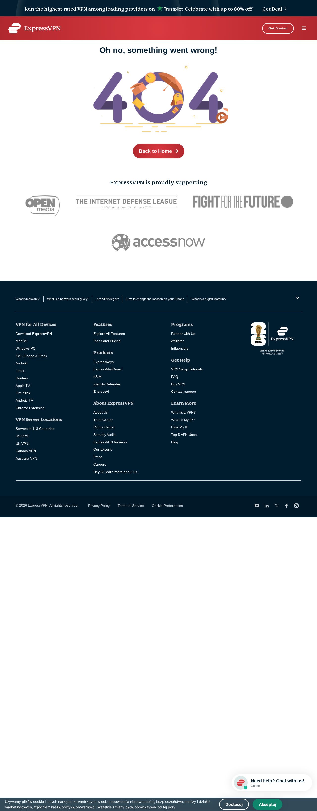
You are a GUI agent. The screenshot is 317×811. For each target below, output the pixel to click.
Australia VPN (26, 458)
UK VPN (22, 444)
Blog (174, 442)
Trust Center (103, 420)
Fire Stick (23, 393)
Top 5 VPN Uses (184, 435)
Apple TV (23, 386)
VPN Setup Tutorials (187, 369)
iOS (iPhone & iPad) (31, 356)
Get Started (278, 28)
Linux (20, 371)
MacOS (21, 341)
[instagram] (296, 506)
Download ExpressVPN (34, 334)
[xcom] (277, 506)
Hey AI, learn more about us (115, 472)
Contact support (183, 391)
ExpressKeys (103, 362)
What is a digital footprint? (209, 299)
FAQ (174, 377)
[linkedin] (267, 506)
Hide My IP (179, 427)
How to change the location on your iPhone (155, 299)
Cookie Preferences (167, 506)
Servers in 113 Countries (35, 429)
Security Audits (104, 435)
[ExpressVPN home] (34, 28)
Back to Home (155, 151)
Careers (99, 464)
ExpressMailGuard (107, 369)
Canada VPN (26, 451)
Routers (22, 378)
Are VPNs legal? (108, 299)
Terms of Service (131, 506)
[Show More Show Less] (296, 298)
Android (22, 363)
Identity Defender (106, 384)
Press (97, 457)
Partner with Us (183, 334)
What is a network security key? (68, 299)
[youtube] (257, 506)
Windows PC (25, 348)
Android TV (24, 400)
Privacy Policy (99, 506)
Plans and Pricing (107, 341)
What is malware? (28, 299)
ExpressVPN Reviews (110, 442)
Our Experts (102, 449)
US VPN (22, 436)
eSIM (97, 377)
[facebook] (286, 506)
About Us (100, 412)
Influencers (179, 348)
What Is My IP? (183, 420)
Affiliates (177, 341)
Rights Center (104, 427)
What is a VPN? (183, 412)
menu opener (304, 28)
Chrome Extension (30, 408)
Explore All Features (109, 334)
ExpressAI (101, 391)
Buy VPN (178, 384)
